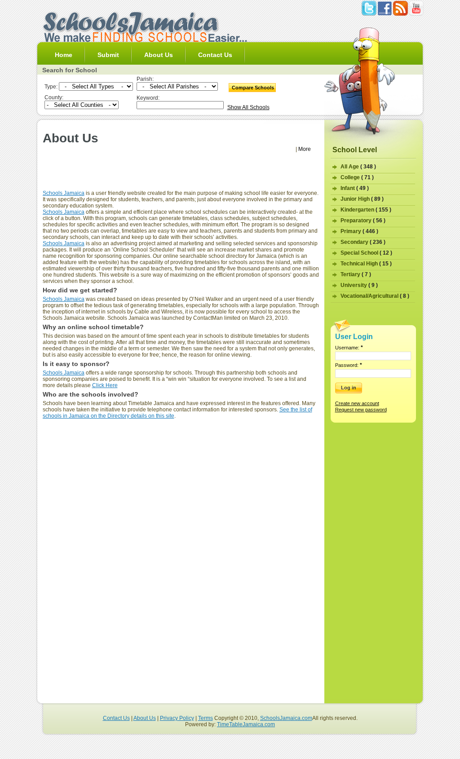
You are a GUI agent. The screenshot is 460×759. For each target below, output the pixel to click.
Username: (349, 347)
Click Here (105, 385)
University (359, 285)
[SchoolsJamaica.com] (144, 40)
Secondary (363, 242)
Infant (355, 188)
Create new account (357, 403)
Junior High (362, 199)
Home (63, 54)
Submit (108, 54)
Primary (359, 231)
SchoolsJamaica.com (286, 718)
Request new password (361, 409)
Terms (205, 718)
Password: (348, 365)
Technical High (366, 263)
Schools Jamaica (63, 193)
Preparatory (363, 220)
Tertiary (356, 274)
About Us (158, 54)
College (357, 177)
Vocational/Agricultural (375, 296)
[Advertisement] (180, 173)
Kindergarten (366, 210)
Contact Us (215, 54)
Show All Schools (248, 107)
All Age (358, 166)
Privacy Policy (177, 718)
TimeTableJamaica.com (246, 724)
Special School (366, 253)
